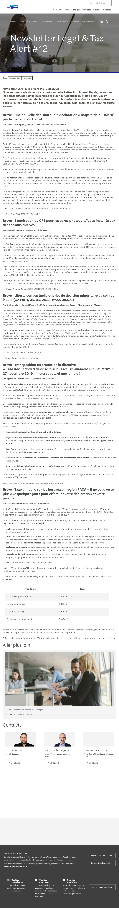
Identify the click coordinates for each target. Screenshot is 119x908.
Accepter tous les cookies (101, 855)
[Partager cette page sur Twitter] (107, 21)
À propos (97, 9)
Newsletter (27, 78)
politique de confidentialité (15, 866)
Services (67, 9)
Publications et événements (30, 21)
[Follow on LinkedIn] (61, 824)
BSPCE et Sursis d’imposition (20, 714)
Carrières (86, 9)
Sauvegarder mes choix (102, 887)
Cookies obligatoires (17, 881)
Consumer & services (17, 841)
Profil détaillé (14, 763)
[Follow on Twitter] (67, 824)
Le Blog (54, 841)
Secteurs (57, 9)
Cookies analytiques (44, 881)
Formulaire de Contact (98, 841)
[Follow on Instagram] (72, 824)
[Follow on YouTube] (78, 824)
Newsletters (47, 21)
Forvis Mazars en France (78, 841)
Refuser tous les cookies (101, 863)
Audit (33, 841)
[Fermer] (116, 8)
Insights (77, 9)
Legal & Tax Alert (62, 21)
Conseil (33, 843)
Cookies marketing (72, 881)
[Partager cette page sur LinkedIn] (101, 21)
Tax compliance (14, 78)
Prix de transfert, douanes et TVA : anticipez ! (26, 709)
